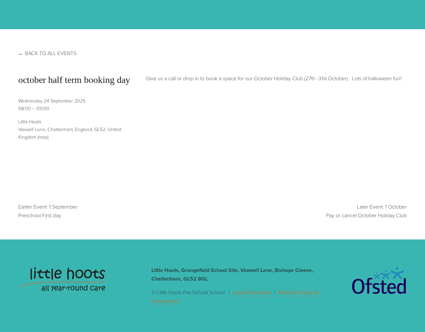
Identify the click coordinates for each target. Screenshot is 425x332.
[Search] (71, 14)
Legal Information (252, 292)
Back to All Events (50, 53)
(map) (43, 136)
